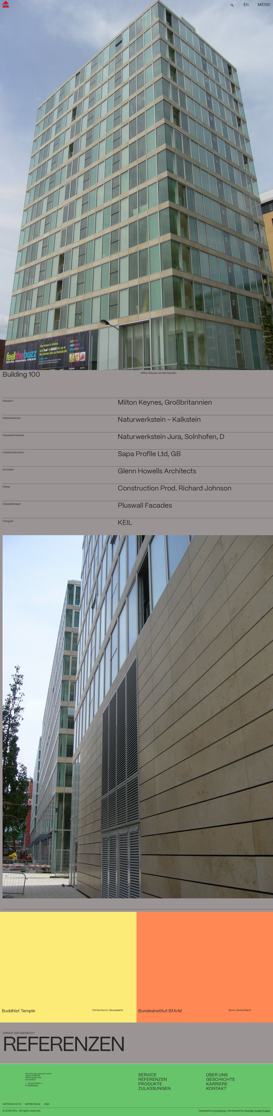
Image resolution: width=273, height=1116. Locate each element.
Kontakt (216, 1089)
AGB (46, 1104)
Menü (264, 5)
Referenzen (152, 1080)
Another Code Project (257, 1111)
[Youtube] (255, 1104)
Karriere (217, 1084)
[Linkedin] (259, 1104)
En (246, 5)
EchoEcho (220, 1111)
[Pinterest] (264, 1104)
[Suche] (232, 5)
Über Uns (217, 1075)
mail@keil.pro (32, 1085)
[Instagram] (268, 1104)
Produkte (150, 1084)
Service (147, 1075)
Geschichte (220, 1080)
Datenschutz (12, 1104)
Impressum (32, 1104)
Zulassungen (154, 1089)
